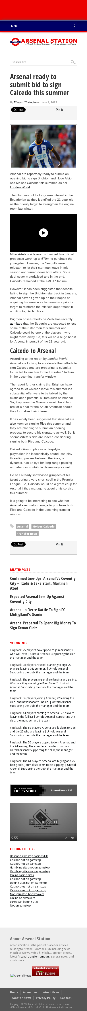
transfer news (27, 534)
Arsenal (22, 526)
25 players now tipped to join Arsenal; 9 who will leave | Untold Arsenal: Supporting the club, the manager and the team (43, 654)
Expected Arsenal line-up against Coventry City (37, 599)
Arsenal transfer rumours (34, 956)
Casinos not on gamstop (25, 860)
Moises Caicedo (44, 526)
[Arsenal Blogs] (45, 975)
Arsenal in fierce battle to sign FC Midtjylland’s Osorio (37, 612)
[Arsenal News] (21, 975)
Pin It (59, 109)
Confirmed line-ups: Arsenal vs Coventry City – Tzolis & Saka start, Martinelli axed (43, 583)
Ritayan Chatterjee (25, 102)
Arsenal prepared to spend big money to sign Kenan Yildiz (43, 625)
